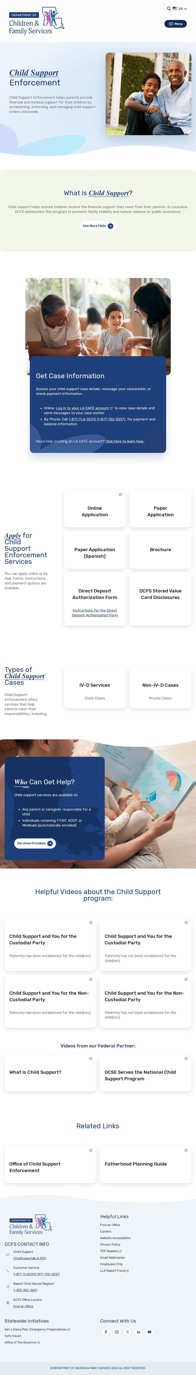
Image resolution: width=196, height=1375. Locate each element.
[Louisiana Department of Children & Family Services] (36, 21)
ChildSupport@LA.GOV (29, 1258)
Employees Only (111, 1264)
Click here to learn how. (125, 441)
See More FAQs (94, 226)
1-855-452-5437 (25, 1290)
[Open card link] (160, 508)
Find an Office (23, 1306)
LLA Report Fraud (127, 1270)
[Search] (169, 8)
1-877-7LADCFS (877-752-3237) (36, 1274)
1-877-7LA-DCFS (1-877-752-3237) (97, 419)
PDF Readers (123, 1251)
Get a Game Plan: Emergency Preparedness (50, 1329)
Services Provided (31, 843)
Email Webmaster (112, 1257)
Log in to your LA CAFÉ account (85, 408)
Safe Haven (13, 1336)
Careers (105, 1231)
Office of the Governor (35, 1342)
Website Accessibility (115, 1238)
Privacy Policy (110, 1244)
